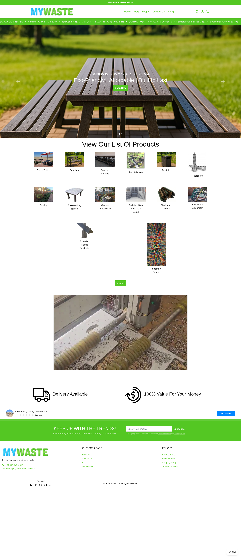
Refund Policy (168, 526)
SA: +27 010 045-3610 (124, 21)
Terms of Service (164, 501)
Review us (226, 481)
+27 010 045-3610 (14, 533)
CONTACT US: (100, 21)
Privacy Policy (179, 501)
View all (120, 350)
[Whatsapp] (40, 552)
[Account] (202, 11)
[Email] (45, 552)
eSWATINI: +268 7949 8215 (74, 21)
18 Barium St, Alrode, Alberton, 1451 (31, 479)
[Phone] (50, 552)
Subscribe (179, 496)
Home (127, 11)
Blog (136, 11)
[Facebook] (31, 552)
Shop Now (120, 121)
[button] (197, 11)
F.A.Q (171, 11)
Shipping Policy (169, 530)
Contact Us (159, 11)
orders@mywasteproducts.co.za (20, 536)
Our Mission (87, 534)
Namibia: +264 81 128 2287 (155, 21)
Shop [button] (145, 11)
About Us (86, 522)
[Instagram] (35, 552)
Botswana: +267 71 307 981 (40, 21)
